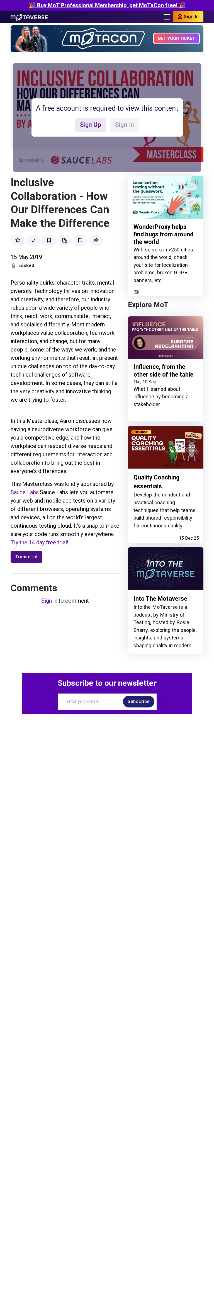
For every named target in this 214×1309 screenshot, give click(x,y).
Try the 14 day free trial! (39, 542)
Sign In (191, 16)
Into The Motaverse (160, 598)
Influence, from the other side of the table (163, 370)
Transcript (26, 556)
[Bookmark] (49, 240)
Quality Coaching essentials (156, 482)
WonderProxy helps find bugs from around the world (163, 234)
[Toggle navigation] (166, 17)
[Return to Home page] (29, 17)
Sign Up (90, 124)
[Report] (80, 240)
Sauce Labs (25, 492)
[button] (96, 240)
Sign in (49, 600)
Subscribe (139, 701)
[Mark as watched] (33, 240)
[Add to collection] (64, 240)
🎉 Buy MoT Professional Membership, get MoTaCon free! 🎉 (107, 5)
